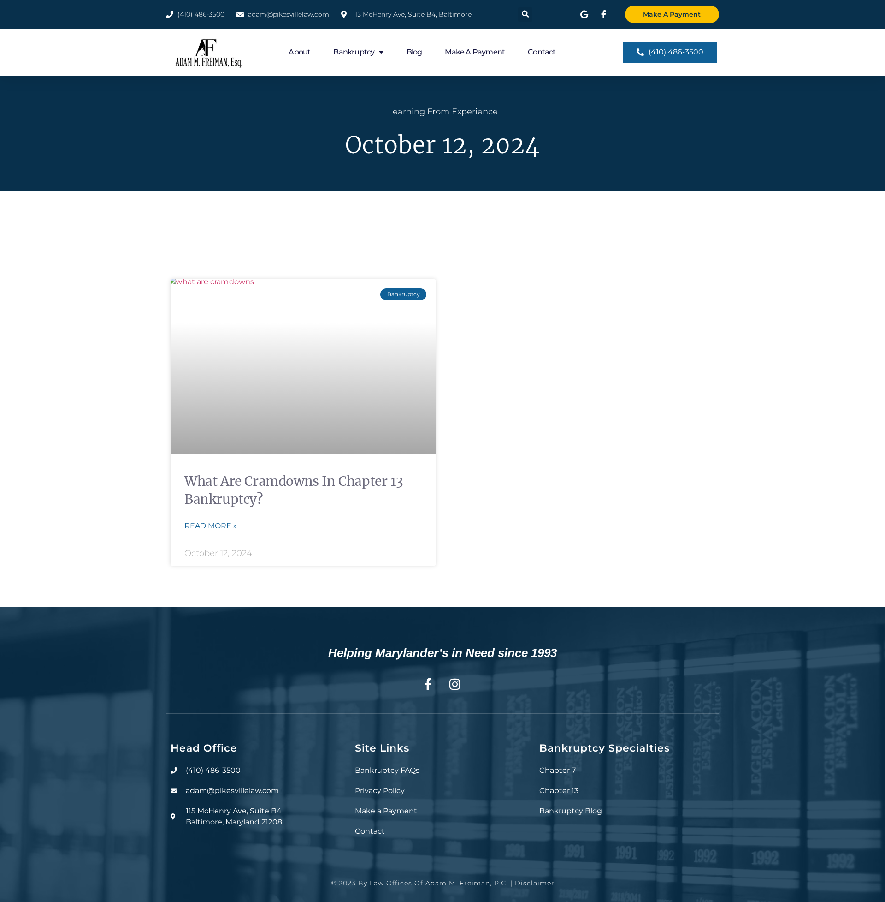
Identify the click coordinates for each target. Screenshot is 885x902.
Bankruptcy (353, 52)
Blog (414, 52)
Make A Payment (475, 52)
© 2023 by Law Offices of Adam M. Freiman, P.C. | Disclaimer (443, 883)
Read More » (210, 525)
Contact (541, 52)
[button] (525, 14)
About (299, 52)
